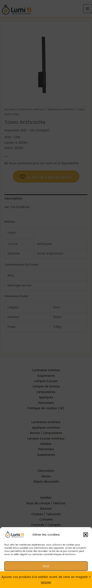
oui (46, 566)
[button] (85, 534)
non (46, 578)
